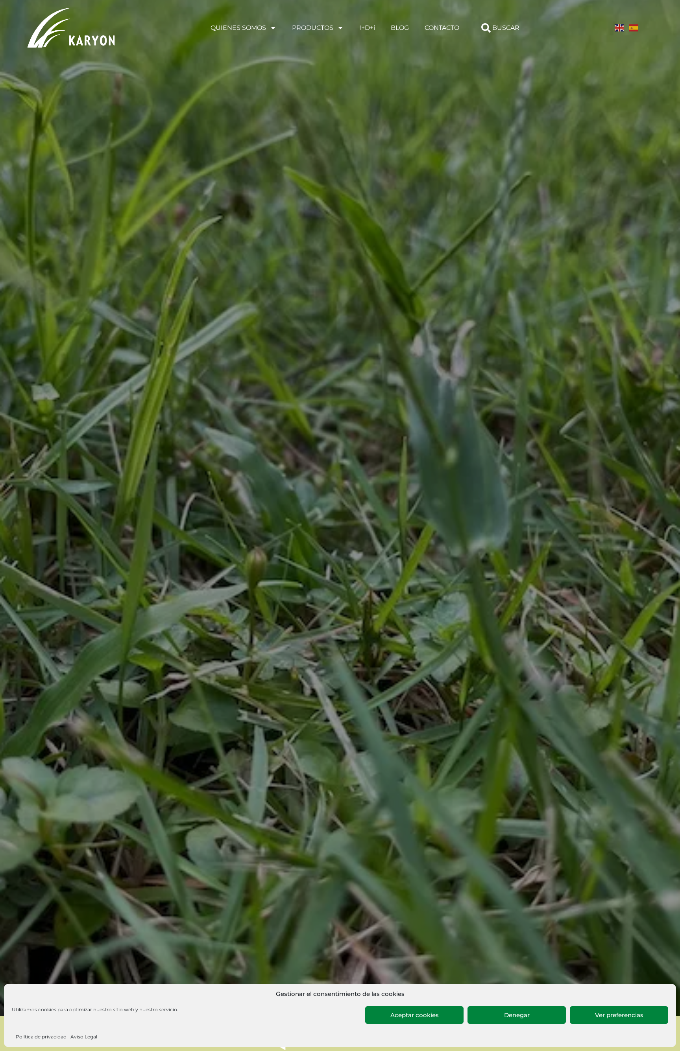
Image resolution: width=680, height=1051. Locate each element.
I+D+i (367, 27)
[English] (620, 27)
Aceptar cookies (414, 1015)
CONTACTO (442, 27)
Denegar (517, 1015)
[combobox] (509, 28)
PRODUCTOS (312, 27)
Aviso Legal (83, 1037)
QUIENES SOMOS (238, 27)
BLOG (400, 27)
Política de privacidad (41, 1037)
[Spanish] (634, 27)
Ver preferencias (619, 1015)
